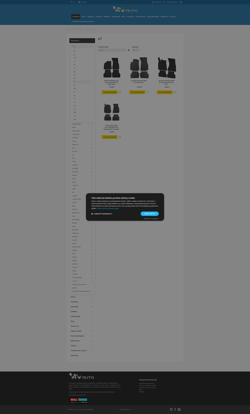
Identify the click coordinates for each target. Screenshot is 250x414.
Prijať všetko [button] (149, 214)
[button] (101, 214)
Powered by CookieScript (151, 218)
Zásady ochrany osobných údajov (108, 208)
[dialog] (125, 207)
